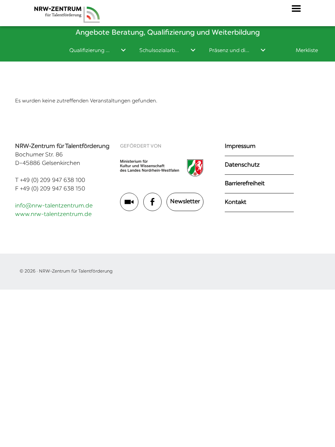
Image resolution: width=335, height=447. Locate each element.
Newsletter (185, 202)
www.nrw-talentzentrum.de (53, 215)
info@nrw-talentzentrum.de (54, 206)
